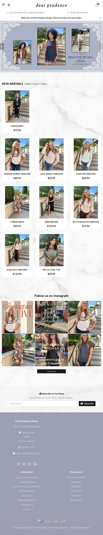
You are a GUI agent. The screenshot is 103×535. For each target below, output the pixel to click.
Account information (76, 477)
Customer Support (26, 482)
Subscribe (88, 403)
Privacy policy (26, 504)
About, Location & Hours (26, 477)
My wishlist (76, 491)
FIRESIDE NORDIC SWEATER (17, 174)
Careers (27, 509)
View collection (35, 84)
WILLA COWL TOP (51, 269)
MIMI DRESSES (51, 222)
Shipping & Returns (27, 500)
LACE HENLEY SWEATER (51, 174)
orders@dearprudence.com (28, 453)
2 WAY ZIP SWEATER (85, 174)
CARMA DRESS (17, 222)
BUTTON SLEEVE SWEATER (86, 222)
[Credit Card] (40, 521)
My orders (76, 482)
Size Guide (27, 495)
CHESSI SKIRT (17, 126)
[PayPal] (48, 521)
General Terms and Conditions (27, 486)
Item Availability (26, 491)
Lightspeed (63, 527)
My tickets (76, 486)
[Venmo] (63, 521)
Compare (76, 495)
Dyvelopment (84, 527)
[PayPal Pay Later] (55, 521)
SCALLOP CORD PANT (17, 269)
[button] (2, 46)
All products (76, 500)
